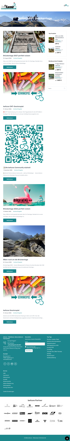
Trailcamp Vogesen (57, 47)
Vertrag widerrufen (8, 387)
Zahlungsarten (7, 385)
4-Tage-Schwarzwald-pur (60, 64)
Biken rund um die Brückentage (15, 260)
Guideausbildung (51, 357)
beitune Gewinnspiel (11, 310)
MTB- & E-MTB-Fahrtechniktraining (59, 37)
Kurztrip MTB (50, 347)
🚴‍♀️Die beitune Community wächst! (16, 168)
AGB (4, 373)
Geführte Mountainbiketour (54, 341)
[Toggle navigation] (68, 6)
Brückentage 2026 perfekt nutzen (16, 209)
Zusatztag (49, 349)
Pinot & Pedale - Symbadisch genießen (59, 74)
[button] (64, 6)
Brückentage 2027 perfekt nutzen (16, 56)
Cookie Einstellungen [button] (8, 391)
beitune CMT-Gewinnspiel (13, 106)
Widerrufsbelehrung (8, 383)
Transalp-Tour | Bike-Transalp (54, 351)
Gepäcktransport (51, 343)
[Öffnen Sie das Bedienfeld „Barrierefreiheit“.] (67, 438)
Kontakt (5, 379)
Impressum (6, 375)
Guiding (49, 353)
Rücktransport (50, 355)
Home (24, 21)
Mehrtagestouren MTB (52, 345)
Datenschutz (6, 377)
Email (26, 341)
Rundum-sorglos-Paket (53, 339)
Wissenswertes (7, 381)
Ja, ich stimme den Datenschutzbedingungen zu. (34, 347)
